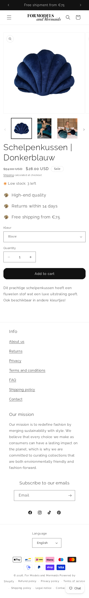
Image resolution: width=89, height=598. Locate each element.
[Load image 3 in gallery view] (67, 128)
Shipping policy (22, 390)
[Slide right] (84, 130)
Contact (15, 399)
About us (16, 342)
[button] (9, 17)
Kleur (7, 227)
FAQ (12, 380)
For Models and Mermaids (42, 575)
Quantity (9, 248)
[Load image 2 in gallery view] (44, 128)
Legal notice (44, 588)
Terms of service (74, 581)
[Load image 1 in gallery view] (21, 128)
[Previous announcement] (8, 5)
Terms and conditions (27, 370)
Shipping (8, 175)
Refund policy (27, 581)
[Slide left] (5, 130)
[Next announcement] (81, 5)
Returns (15, 351)
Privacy (15, 361)
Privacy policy (50, 581)
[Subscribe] (70, 495)
